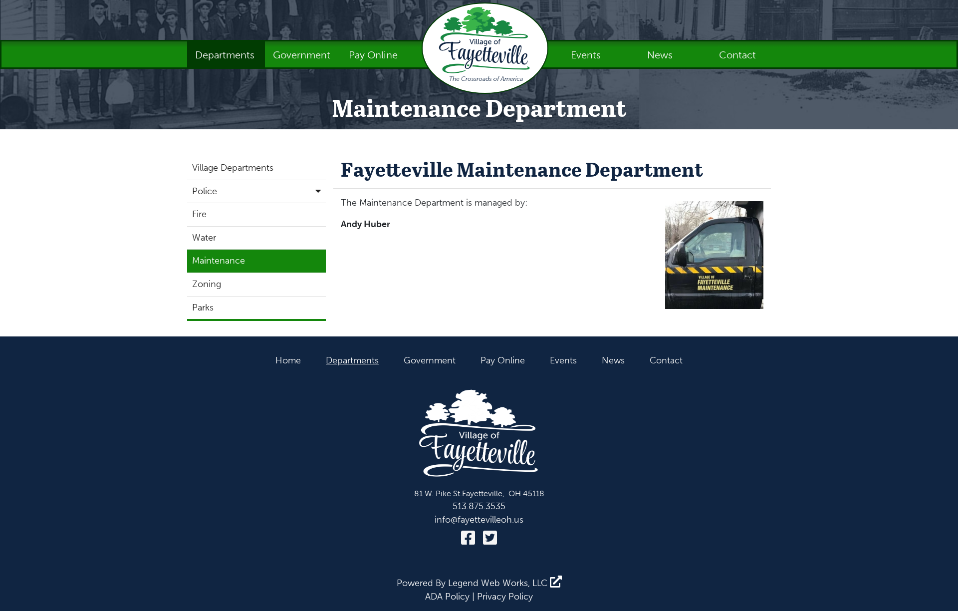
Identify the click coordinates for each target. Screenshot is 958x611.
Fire (199, 214)
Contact (737, 55)
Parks (203, 307)
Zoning (206, 284)
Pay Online (373, 55)
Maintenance (218, 260)
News (661, 55)
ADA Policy (447, 596)
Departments (226, 55)
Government (303, 55)
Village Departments (232, 167)
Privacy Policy (505, 596)
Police (204, 191)
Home (288, 360)
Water (204, 237)
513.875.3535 (479, 506)
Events (587, 55)
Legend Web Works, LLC (499, 583)
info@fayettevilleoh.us (479, 519)
